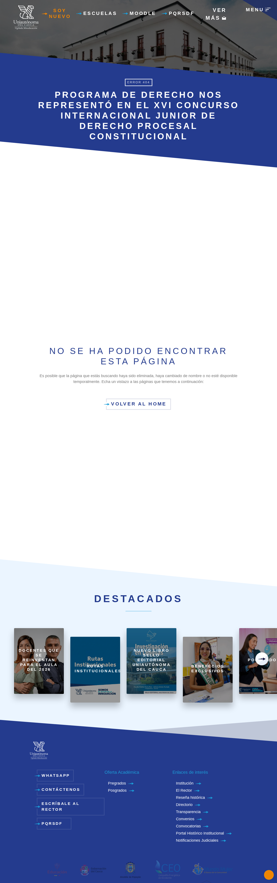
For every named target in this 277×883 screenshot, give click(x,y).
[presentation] (261, 658)
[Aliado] (57, 869)
